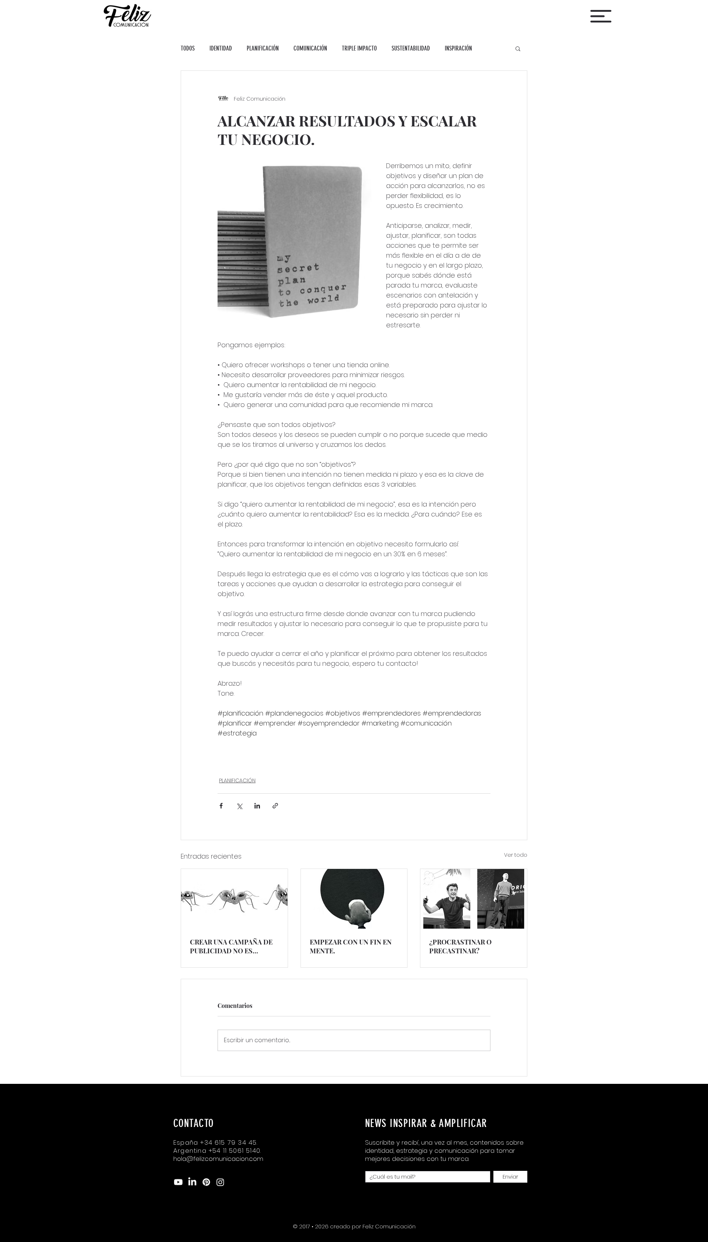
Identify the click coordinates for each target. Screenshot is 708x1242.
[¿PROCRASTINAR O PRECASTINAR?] (473, 899)
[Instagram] (220, 1182)
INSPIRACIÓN (458, 48)
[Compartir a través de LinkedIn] (257, 805)
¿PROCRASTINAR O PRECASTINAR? (460, 946)
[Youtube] (178, 1182)
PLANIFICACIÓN (263, 48)
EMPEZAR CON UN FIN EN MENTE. (351, 946)
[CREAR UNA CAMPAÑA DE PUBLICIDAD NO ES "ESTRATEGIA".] (234, 899)
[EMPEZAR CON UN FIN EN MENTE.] (354, 899)
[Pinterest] (206, 1182)
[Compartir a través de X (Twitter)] (239, 805)
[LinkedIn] (192, 1182)
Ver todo (515, 855)
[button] (600, 16)
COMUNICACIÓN (310, 48)
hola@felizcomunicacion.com (218, 1158)
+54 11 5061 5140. (235, 1150)
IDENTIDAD (220, 48)
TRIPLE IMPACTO (359, 48)
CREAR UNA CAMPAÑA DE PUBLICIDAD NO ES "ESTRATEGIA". (231, 946)
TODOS (188, 48)
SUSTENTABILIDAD (411, 48)
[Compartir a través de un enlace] (275, 805)
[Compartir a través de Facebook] (221, 805)
